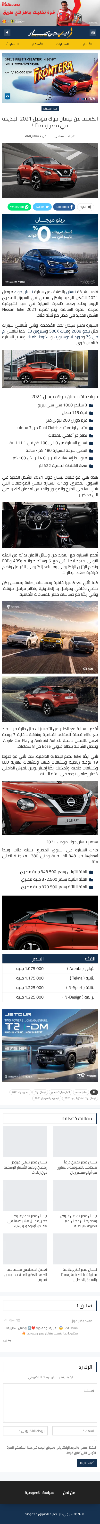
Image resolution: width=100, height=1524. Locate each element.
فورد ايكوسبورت (68, 337)
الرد (5, 1340)
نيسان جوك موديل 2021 (47, 1098)
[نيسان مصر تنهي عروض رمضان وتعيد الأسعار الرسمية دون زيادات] (25, 1141)
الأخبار (87, 44)
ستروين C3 (36, 331)
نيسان (71, 292)
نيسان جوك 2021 (20, 1092)
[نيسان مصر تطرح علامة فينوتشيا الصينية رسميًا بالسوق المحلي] (75, 1248)
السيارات (62, 44)
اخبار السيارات (50, 108)
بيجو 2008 (81, 331)
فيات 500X (58, 331)
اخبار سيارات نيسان (60, 1092)
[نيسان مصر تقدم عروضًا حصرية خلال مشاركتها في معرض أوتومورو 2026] (25, 1195)
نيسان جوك (23, 292)
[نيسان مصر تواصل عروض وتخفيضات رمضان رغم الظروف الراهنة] (75, 1195)
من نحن (69, 1492)
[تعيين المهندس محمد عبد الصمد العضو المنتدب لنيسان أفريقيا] (25, 1248)
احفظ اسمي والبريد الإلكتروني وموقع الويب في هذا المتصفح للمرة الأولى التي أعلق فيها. (51, 1450)
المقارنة (12, 44)
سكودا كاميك (38, 337)
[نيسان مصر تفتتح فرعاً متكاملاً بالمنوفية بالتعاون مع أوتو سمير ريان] (75, 1141)
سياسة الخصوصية (39, 1492)
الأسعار (37, 44)
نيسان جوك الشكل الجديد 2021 (80, 1098)
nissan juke (81, 1092)
